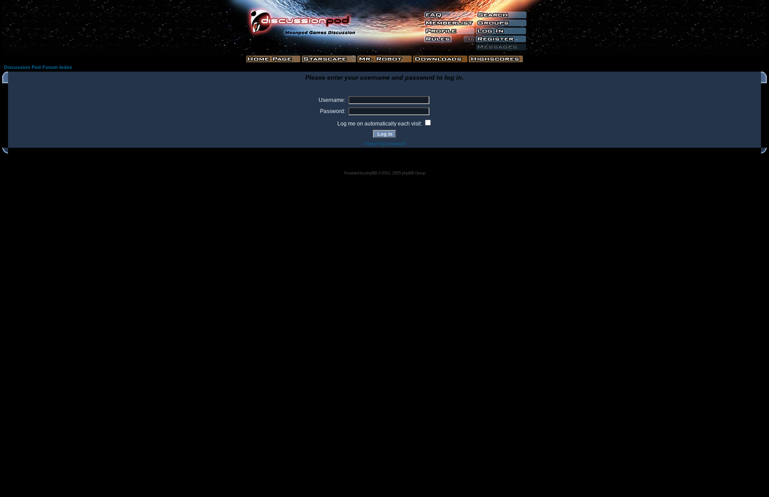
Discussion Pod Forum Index (38, 67)
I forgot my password (384, 143)
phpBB (371, 172)
